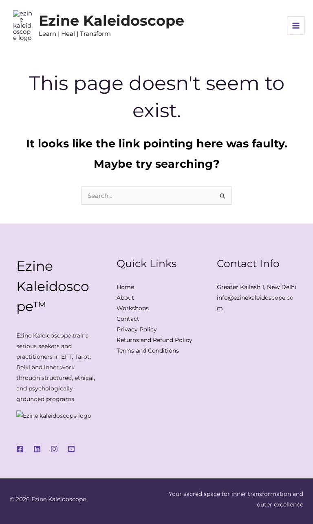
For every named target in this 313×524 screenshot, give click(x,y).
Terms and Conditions (148, 350)
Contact (128, 318)
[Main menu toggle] (296, 25)
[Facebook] (20, 449)
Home (125, 287)
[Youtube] (71, 449)
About (125, 297)
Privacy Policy (137, 329)
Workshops (133, 308)
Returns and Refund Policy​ (154, 340)
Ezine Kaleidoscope (111, 20)
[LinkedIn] (37, 449)
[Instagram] (54, 449)
